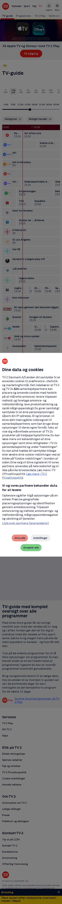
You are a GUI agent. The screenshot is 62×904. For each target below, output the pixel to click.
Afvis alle (20, 538)
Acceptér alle (31, 547)
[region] (31, 452)
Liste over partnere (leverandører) (25, 523)
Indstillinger (40, 538)
